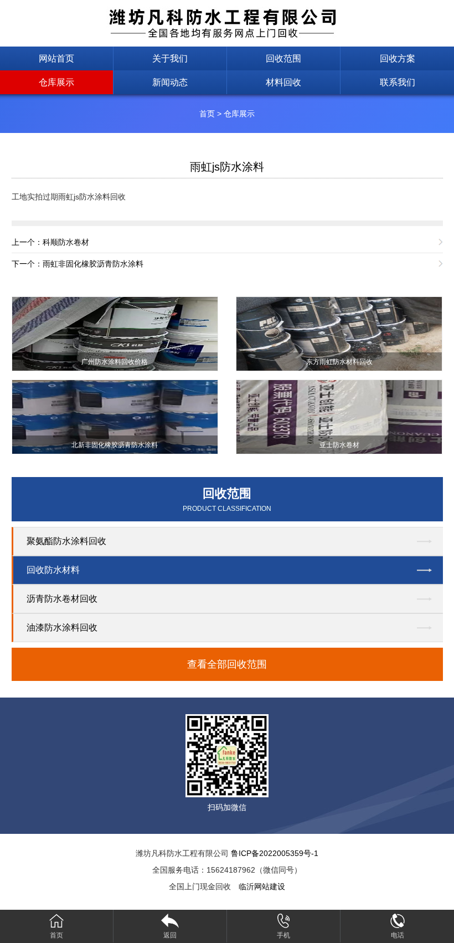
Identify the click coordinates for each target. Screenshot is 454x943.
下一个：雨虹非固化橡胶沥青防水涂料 (77, 263)
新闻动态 (170, 82)
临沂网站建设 (262, 886)
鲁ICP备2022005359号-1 (274, 853)
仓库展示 (56, 82)
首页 (207, 113)
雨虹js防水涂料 (227, 167)
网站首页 (56, 58)
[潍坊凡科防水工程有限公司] (227, 22)
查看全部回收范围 (227, 664)
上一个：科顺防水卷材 (50, 242)
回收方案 (397, 58)
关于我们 (170, 58)
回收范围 (283, 58)
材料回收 (283, 82)
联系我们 (397, 82)
